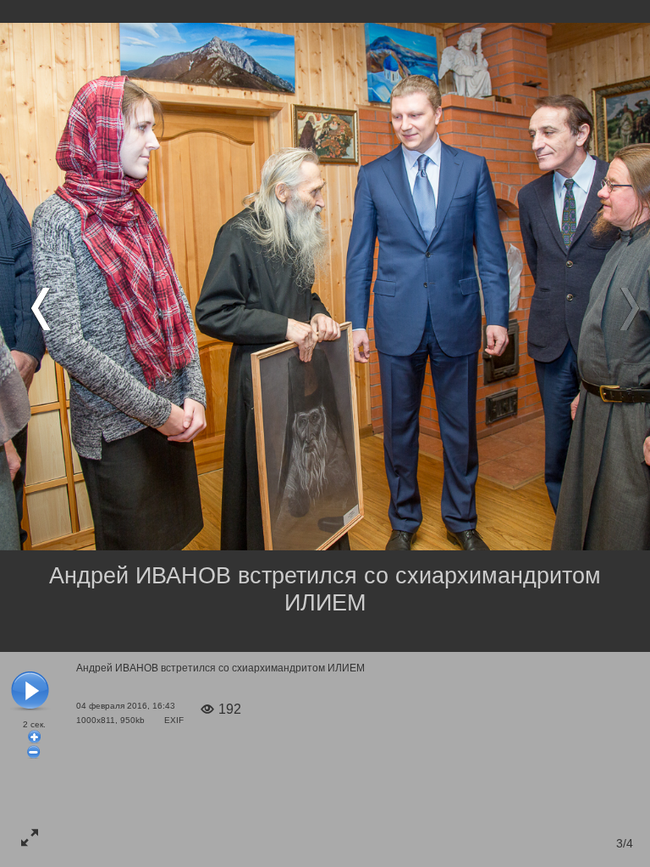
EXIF (174, 720)
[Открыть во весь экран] (29, 837)
